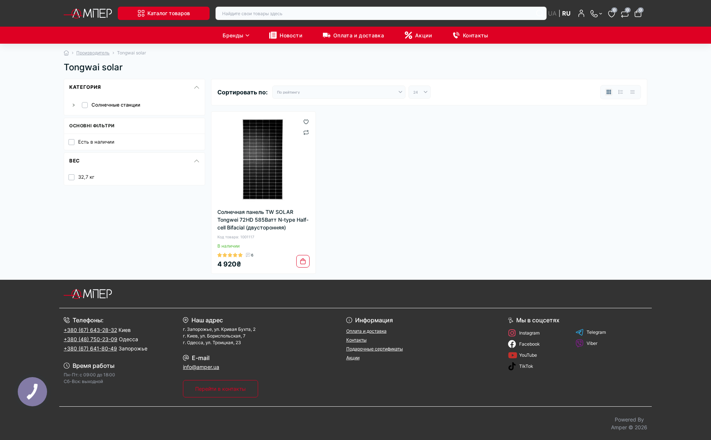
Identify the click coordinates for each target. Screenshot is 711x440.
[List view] (620, 92)
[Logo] (88, 13)
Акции (423, 35)
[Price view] (632, 92)
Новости (291, 35)
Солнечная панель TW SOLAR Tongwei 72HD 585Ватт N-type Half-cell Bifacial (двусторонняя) (262, 220)
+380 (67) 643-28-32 (90, 330)
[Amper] (207, 294)
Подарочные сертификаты (374, 349)
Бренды (233, 35)
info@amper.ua (201, 367)
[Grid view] (608, 92)
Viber (592, 343)
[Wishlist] (306, 121)
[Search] (540, 13)
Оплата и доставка (358, 35)
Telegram (596, 332)
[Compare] (306, 132)
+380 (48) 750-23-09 (90, 339)
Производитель (93, 53)
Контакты (475, 35)
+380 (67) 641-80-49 (90, 348)
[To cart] (303, 261)
